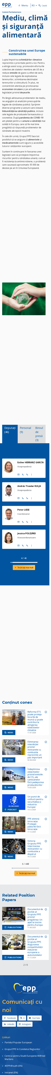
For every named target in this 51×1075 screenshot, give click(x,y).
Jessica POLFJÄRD (26, 533)
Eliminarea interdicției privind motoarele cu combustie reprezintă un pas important (34, 750)
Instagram (26, 1024)
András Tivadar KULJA (29, 486)
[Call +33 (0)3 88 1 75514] (27, 545)
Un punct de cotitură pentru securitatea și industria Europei (35, 802)
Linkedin (10, 1024)
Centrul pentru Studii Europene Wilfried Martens (25, 1057)
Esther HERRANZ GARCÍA (30, 462)
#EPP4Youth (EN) (13, 1065)
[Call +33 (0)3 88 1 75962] (27, 498)
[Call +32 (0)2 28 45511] (23, 474)
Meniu (24, 5)
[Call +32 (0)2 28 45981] (23, 522)
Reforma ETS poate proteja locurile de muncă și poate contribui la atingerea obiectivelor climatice (35, 721)
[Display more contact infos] (31, 474)
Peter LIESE (23, 509)
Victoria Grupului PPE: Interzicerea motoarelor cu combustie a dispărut (34, 847)
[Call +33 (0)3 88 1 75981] (27, 522)
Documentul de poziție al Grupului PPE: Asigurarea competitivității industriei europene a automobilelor (35, 945)
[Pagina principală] (7, 5)
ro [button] (33, 5)
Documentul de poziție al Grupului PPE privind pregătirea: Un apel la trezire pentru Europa (35, 917)
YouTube (36, 1018)
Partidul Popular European (18, 1042)
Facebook (11, 1018)
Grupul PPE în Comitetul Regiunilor (22, 1049)
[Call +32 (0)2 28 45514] (23, 545)
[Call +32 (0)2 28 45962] (23, 498)
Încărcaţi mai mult (25, 567)
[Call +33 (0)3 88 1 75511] (27, 474)
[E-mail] (18, 474)
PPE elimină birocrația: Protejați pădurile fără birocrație (34, 824)
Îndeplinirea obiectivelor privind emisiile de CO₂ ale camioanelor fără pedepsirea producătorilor (35, 777)
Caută (44, 5)
